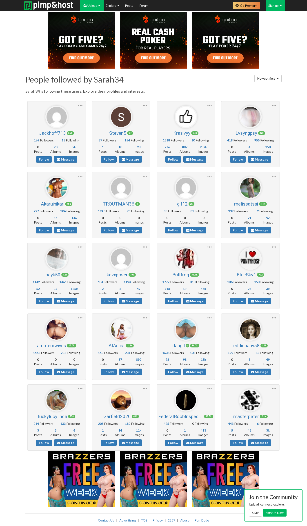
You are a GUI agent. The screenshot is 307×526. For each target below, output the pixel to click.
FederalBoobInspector (180, 416)
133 (63, 423)
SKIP (255, 513)
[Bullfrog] (186, 258)
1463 (36, 353)
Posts (129, 5)
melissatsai (246, 204)
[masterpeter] (250, 400)
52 (38, 289)
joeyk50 (52, 275)
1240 (101, 211)
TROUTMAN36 (118, 204)
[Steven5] (121, 117)
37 (120, 359)
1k (55, 289)
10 (120, 147)
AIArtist (117, 345)
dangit (178, 345)
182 (127, 423)
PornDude (202, 520)
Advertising (127, 520)
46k (203, 289)
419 (230, 140)
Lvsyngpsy (246, 133)
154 (127, 140)
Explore (111, 5)
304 (63, 211)
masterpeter (246, 416)
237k (203, 147)
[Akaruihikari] (56, 188)
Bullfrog (180, 275)
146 (74, 218)
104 (192, 353)
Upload (92, 5)
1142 (36, 282)
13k (203, 359)
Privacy (158, 520)
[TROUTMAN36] (121, 188)
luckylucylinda (52, 416)
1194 (127, 282)
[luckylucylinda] (56, 400)
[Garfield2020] (121, 400)
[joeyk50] (56, 258)
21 (249, 218)
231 (127, 353)
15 (63, 140)
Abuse (184, 520)
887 (184, 147)
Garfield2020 (117, 416)
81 (192, 211)
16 (55, 218)
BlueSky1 (246, 275)
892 (138, 359)
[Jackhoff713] (56, 117)
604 (100, 282)
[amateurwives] (56, 329)
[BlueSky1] (250, 258)
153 (257, 282)
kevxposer (117, 275)
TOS (144, 520)
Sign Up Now (275, 513)
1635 (165, 353)
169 (36, 140)
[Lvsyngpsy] (250, 117)
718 (167, 289)
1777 (165, 282)
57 (100, 140)
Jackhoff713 (52, 133)
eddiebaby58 (246, 345)
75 (128, 211)
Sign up (273, 5)
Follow (44, 159)
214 (36, 423)
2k (74, 147)
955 (257, 140)
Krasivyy (181, 133)
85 (165, 211)
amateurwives (51, 345)
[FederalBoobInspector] (186, 400)
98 (138, 147)
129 (230, 353)
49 (268, 359)
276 (167, 147)
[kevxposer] (121, 258)
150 (268, 147)
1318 (166, 140)
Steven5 (117, 133)
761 (268, 218)
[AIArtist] (121, 329)
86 (257, 353)
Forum (144, 5)
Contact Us (106, 520)
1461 (63, 282)
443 (231, 423)
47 (138, 289)
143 (100, 353)
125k (74, 289)
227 (36, 211)
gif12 (182, 204)
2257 (171, 520)
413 (203, 430)
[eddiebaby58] (250, 329)
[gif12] (186, 188)
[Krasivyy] (186, 117)
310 (192, 282)
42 (249, 430)
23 (249, 289)
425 (166, 423)
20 (55, 147)
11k (138, 430)
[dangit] (186, 329)
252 (63, 353)
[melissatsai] (250, 188)
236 (230, 282)
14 (120, 430)
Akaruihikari (52, 204)
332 (231, 211)
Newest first (266, 78)
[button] (80, 104)
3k (268, 289)
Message (67, 159)
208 (100, 423)
